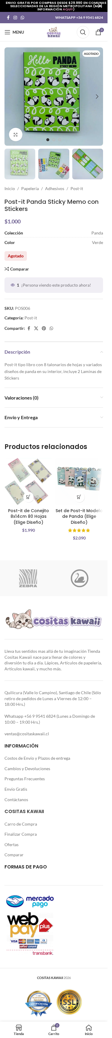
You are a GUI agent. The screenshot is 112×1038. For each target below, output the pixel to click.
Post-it (76, 188)
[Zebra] (28, 578)
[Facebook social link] (8, 18)
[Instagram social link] (15, 18)
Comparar (14, 854)
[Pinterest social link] (44, 328)
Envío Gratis (15, 789)
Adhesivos (54, 188)
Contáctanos (16, 799)
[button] (10, 96)
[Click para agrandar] (15, 134)
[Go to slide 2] (53, 139)
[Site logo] (53, 31)
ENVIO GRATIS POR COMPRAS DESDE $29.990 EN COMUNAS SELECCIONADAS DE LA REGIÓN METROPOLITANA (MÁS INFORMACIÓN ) (56, 6)
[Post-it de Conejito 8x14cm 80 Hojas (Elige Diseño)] (28, 481)
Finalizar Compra (20, 834)
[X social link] (36, 328)
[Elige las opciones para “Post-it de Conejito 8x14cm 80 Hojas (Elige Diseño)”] (28, 497)
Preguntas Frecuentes (24, 778)
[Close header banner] (100, 6)
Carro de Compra (20, 823)
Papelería (30, 188)
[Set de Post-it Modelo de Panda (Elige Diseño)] (79, 481)
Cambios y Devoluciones (27, 768)
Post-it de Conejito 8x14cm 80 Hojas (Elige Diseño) (28, 516)
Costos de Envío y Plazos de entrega (37, 758)
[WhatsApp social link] (22, 18)
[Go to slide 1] (47, 139)
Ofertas (11, 844)
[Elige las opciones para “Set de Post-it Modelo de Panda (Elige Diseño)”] (79, 497)
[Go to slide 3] (59, 139)
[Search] (83, 32)
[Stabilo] (79, 578)
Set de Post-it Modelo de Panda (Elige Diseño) (79, 516)
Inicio (9, 188)
